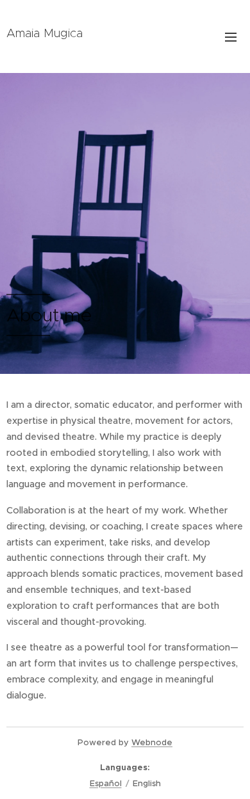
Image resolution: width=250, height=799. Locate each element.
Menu (231, 36)
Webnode (151, 742)
